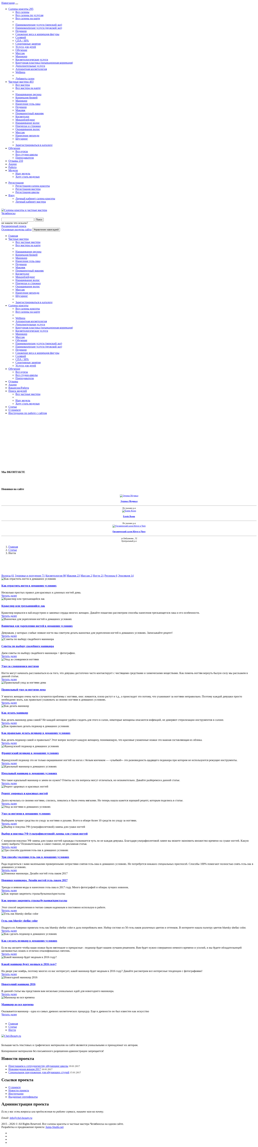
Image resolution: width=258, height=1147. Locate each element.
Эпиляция (126, 575)
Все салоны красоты (27, 308)
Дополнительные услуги (30, 65)
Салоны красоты (20, 8)
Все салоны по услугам (29, 15)
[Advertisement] (106, 442)
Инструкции (16, 1093)
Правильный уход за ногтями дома (23, 689)
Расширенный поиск (13, 226)
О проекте (14, 409)
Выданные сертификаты (23, 1096)
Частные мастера (21, 81)
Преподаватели (24, 157)
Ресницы (110, 575)
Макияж (20, 110)
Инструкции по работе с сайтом (27, 413)
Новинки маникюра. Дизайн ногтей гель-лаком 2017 (34, 880)
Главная (13, 235)
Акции (12, 164)
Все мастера (22, 84)
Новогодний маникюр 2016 (18, 984)
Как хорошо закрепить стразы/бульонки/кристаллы (34, 900)
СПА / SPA (22, 40)
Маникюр (21, 56)
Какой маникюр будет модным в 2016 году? (29, 964)
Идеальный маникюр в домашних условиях (29, 773)
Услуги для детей (25, 46)
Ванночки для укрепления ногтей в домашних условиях (37, 625)
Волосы (7, 575)
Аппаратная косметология (31, 69)
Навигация (8, 2)
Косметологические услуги (31, 59)
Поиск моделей (17, 390)
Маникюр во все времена (17, 1004)
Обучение (21, 50)
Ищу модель (22, 173)
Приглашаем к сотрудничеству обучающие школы (38, 1066)
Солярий (20, 37)
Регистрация (16, 182)
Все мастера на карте (28, 88)
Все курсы (21, 151)
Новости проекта (18, 1090)
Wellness (20, 72)
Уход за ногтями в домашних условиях (26, 813)
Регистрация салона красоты (32, 185)
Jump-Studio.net (54, 1127)
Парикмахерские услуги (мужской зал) (38, 27)
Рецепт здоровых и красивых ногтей (24, 793)
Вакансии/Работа (18, 387)
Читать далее (9, 595)
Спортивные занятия (28, 43)
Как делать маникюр (14, 712)
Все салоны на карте (27, 18)
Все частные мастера (27, 242)
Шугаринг (21, 138)
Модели (13, 170)
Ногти (98, 575)
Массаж (20, 53)
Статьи (12, 406)
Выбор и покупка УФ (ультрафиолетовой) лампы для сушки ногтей (44, 833)
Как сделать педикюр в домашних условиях (29, 940)
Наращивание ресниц (28, 94)
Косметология (55, 575)
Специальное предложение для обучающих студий (38, 1072)
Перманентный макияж (29, 113)
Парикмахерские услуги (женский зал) (38, 24)
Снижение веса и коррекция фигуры (37, 34)
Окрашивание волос (27, 129)
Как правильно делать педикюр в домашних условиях (35, 733)
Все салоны (22, 12)
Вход (11, 195)
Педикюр (21, 31)
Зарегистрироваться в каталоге (33, 145)
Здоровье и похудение (30, 575)
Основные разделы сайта (16, 229)
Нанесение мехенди (27, 135)
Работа (12, 167)
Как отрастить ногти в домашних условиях (29, 585)
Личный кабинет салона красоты (35, 198)
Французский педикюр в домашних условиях (30, 753)
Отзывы (15, 160)
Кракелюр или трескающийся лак (23, 605)
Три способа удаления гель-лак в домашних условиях (35, 857)
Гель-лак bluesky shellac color (19, 920)
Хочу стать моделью (27, 176)
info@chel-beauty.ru (21, 1117)
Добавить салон (24, 78)
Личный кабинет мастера (30, 201)
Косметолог (22, 116)
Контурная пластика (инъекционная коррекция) (44, 62)
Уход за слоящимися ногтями (20, 666)
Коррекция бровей (26, 97)
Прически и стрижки (28, 126)
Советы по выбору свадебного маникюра (27, 646)
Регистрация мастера (28, 189)
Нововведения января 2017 (24, 1069)
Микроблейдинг (25, 119)
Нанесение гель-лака (27, 103)
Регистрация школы (27, 192)
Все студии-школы (26, 154)
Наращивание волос (27, 122)
